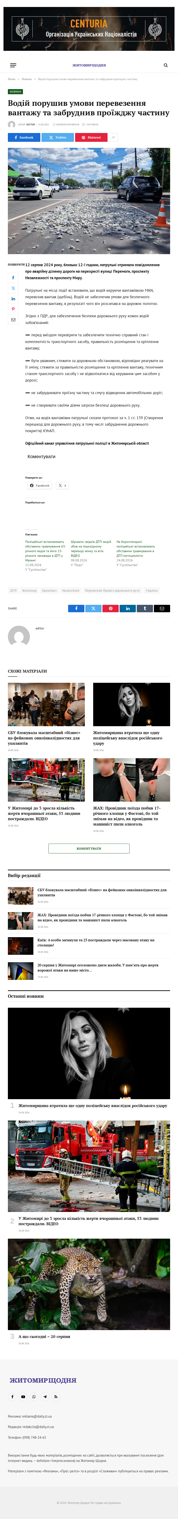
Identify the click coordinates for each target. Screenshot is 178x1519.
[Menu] (13, 65)
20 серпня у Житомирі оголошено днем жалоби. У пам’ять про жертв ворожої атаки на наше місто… (98, 967)
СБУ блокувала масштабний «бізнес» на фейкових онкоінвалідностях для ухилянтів (44, 738)
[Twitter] (13, 288)
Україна (152, 590)
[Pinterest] (13, 309)
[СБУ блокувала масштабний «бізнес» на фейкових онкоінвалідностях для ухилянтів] (46, 704)
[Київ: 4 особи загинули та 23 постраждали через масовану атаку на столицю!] (20, 946)
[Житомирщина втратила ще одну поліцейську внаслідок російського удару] (131, 704)
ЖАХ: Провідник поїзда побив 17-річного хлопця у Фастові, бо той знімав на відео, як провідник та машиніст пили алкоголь (127, 816)
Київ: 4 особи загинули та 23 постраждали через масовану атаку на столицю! (96, 942)
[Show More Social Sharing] (113, 137)
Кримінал (49, 590)
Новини (15, 91)
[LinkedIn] (13, 298)
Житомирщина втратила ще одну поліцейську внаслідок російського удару (127, 738)
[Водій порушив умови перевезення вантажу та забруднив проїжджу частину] (89, 201)
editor (30, 124)
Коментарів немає (67, 124)
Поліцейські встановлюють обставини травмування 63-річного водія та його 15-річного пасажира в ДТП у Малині (45, 551)
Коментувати (89, 848)
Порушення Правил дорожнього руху (112, 590)
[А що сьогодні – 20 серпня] (89, 1284)
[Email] (13, 319)
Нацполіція (70, 590)
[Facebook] (13, 277)
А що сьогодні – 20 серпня (44, 1336)
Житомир (29, 590)
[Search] (165, 65)
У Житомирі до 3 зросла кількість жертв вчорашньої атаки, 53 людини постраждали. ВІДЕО (44, 813)
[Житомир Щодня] (89, 65)
